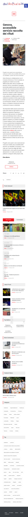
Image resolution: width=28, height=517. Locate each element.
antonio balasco (20, 325)
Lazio (17, 417)
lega (10, 472)
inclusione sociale (15, 468)
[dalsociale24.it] (13, 4)
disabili (17, 462)
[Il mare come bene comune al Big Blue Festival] (6, 302)
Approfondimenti (13, 407)
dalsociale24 (17, 449)
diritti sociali (10, 462)
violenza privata (7, 501)
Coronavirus (13, 411)
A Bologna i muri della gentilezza (12, 236)
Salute (15, 424)
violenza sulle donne (17, 501)
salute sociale (7, 485)
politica (10, 478)
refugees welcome (18, 478)
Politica (5, 278)
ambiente (6, 442)
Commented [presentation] (20, 219)
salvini (13, 485)
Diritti (5, 248)
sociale (5, 492)
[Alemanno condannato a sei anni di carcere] (6, 355)
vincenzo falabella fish (8, 498)
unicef (16, 492)
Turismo (5, 430)
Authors (16, 512)
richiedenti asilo (7, 482)
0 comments (7, 41)
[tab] (8, 220)
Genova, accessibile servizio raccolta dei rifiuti (13, 29)
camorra (12, 442)
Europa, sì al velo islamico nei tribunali (13, 265)
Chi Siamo (11, 512)
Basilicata (22, 407)
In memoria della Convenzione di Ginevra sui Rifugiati (18, 344)
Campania (6, 411)
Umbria (16, 430)
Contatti (21, 512)
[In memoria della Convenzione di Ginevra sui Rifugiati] (6, 345)
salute (19, 482)
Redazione (6, 39)
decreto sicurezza (16, 459)
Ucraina (11, 430)
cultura (11, 449)
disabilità (6, 465)
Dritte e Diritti (17, 414)
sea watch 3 (6, 488)
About (6, 512)
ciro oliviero (8, 331)
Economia (14, 365)
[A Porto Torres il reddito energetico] (6, 365)
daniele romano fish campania (10, 455)
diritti (5, 462)
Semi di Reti (6, 427)
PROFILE (11, 166)
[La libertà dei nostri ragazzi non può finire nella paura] (14, 198)
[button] (26, 6)
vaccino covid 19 (16, 495)
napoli (5, 478)
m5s (22, 472)
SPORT (10, 492)
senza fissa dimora (15, 488)
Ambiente (8, 38)
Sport (12, 427)
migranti (18, 475)
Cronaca (4, 211)
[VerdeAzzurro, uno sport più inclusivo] (6, 311)
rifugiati (14, 482)
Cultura (5, 414)
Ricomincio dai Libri (8, 424)
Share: (5, 173)
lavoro (5, 472)
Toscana (17, 427)
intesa (12, 130)
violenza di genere (19, 498)
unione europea (7, 495)
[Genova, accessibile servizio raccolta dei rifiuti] (14, 54)
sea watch (19, 485)
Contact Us (7, 514)
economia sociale (20, 465)
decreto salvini (7, 459)
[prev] (4, 204)
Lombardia (6, 421)
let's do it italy (16, 472)
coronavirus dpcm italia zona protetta (12, 445)
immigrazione (7, 468)
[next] (23, 204)
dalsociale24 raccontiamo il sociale (11, 452)
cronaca (5, 449)
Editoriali (12, 417)
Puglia (17, 421)
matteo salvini (11, 475)
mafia (5, 475)
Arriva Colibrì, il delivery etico (9, 395)
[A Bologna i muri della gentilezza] (14, 228)
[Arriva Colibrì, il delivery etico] (14, 385)
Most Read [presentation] (8, 219)
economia (12, 465)
